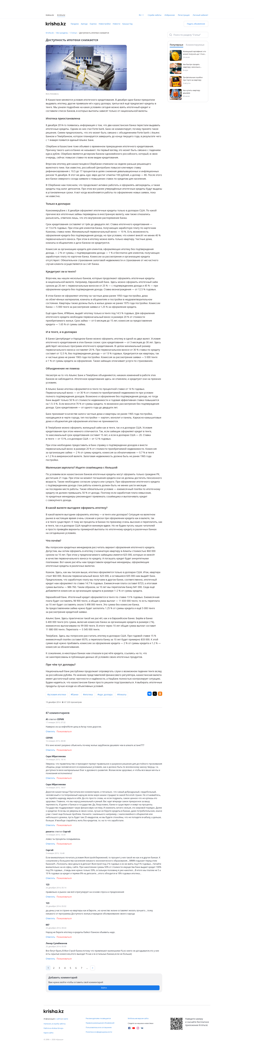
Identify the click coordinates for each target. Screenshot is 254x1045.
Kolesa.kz (50, 3)
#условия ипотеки (56, 682)
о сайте (58, 1019)
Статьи (73, 21)
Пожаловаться (64, 719)
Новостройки (105, 12)
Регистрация (184, 3)
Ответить (50, 719)
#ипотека (88, 682)
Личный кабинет (200, 3)
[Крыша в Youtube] (133, 1028)
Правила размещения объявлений (100, 1023)
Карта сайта (48, 1032)
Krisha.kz (50, 21)
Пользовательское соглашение (99, 1027)
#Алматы (121, 682)
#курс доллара (104, 682)
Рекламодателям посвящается (98, 1018)
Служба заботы (154, 3)
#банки (74, 682)
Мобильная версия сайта (138, 1018)
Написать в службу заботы (55, 1023)
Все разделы (62, 21)
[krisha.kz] (54, 1011)
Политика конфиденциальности (99, 1032)
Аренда (84, 12)
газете (65, 1019)
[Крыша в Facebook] (129, 1028)
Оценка (93, 12)
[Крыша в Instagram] (137, 1028)
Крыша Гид (127, 12)
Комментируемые (195, 32)
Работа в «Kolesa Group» (53, 1028)
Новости (116, 12)
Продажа (75, 12)
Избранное (170, 3)
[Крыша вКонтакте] (142, 1028)
